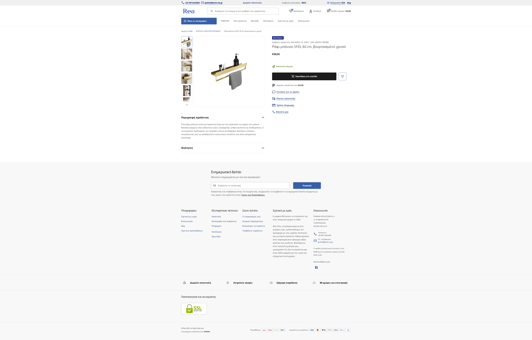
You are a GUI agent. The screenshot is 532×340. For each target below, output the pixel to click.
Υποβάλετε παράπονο (252, 230)
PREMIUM (225, 21)
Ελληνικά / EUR (337, 2)
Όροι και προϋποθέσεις (192, 230)
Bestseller (255, 21)
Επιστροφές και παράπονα (224, 221)
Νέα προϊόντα (240, 21)
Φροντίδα (216, 236)
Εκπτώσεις (268, 21)
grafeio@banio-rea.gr (213, 2)
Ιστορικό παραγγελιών (252, 221)
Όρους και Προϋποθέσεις (253, 195)
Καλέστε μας (282, 112)
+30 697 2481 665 (324, 235)
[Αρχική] (188, 11)
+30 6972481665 (192, 2)
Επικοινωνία (303, 21)
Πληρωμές (216, 226)
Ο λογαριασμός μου (251, 216)
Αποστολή (216, 216)
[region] (186, 71)
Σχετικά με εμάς (286, 21)
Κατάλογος (217, 232)
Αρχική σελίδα (187, 31)
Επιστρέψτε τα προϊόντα (253, 226)
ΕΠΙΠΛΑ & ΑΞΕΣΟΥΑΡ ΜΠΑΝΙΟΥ (208, 31)
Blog (349, 2)
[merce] (207, 332)
